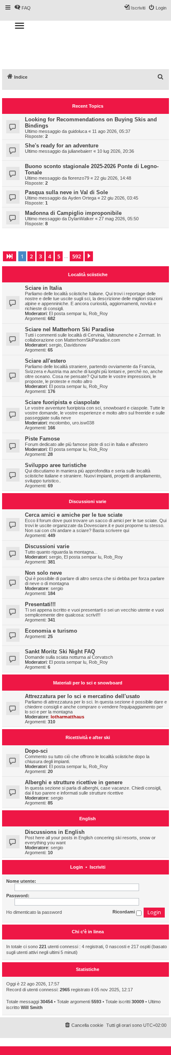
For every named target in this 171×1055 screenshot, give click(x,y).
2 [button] (31, 256)
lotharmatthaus (67, 716)
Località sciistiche (87, 274)
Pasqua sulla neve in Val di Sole (66, 192)
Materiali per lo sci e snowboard (87, 682)
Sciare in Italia (43, 288)
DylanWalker (81, 218)
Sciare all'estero (45, 361)
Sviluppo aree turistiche (55, 465)
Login (76, 867)
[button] (9, 256)
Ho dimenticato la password (34, 912)
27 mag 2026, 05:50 (119, 218)
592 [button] (76, 256)
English (87, 818)
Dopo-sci (36, 751)
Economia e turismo (51, 631)
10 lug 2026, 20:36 (115, 151)
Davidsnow (75, 344)
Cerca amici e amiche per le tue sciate (73, 515)
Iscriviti (97, 867)
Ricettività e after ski (88, 737)
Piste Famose (42, 439)
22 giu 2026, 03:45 (119, 197)
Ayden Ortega (82, 197)
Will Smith (32, 1007)
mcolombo (59, 422)
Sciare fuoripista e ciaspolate (62, 402)
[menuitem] (160, 77)
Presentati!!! (40, 604)
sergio (55, 344)
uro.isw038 (83, 422)
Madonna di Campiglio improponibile (73, 213)
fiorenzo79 (78, 178)
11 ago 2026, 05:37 (111, 131)
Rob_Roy (98, 313)
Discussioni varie (87, 501)
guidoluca (77, 131)
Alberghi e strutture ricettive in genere (73, 782)
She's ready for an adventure (61, 145)
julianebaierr (80, 151)
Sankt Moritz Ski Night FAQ (60, 651)
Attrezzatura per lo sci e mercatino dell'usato (82, 696)
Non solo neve (43, 573)
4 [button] (49, 256)
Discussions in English (55, 832)
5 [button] (58, 256)
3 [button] (40, 256)
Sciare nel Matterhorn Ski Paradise (69, 329)
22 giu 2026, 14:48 (112, 178)
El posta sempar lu (67, 313)
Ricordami (124, 912)
